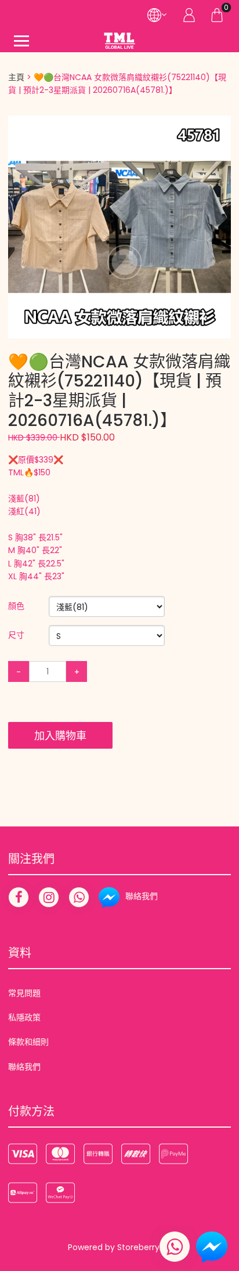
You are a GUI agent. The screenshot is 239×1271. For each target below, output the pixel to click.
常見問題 (24, 993)
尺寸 (16, 635)
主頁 (16, 77)
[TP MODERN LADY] (119, 40)
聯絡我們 (24, 1067)
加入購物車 (60, 735)
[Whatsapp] (78, 897)
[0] (217, 14)
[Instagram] (48, 897)
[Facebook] (18, 897)
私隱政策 (24, 1017)
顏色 (16, 606)
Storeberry (138, 1247)
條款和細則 (28, 1042)
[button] (220, 126)
